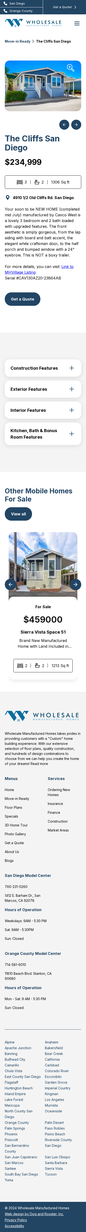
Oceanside (53, 1111)
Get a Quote (22, 299)
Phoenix (11, 1134)
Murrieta (51, 1105)
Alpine (10, 1042)
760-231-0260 (16, 887)
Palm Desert (54, 1123)
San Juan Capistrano (21, 1157)
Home (9, 790)
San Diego (53, 1145)
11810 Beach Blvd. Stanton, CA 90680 (28, 976)
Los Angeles (54, 1100)
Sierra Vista (54, 1168)
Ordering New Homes (59, 792)
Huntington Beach (19, 1088)
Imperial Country (57, 1088)
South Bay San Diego (21, 1174)
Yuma (9, 1180)
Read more (39, 764)
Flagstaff (11, 1082)
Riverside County (58, 1140)
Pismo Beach (55, 1134)
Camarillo (12, 1065)
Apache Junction (18, 1048)
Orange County (17, 1123)
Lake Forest (14, 1100)
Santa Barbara (56, 1163)
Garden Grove (56, 1082)
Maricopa (12, 1105)
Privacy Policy (16, 1220)
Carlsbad (52, 1065)
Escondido (53, 1077)
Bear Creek (54, 1054)
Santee (10, 1168)
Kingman (51, 1094)
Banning (11, 1054)
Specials (11, 816)
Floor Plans (13, 807)
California (52, 1059)
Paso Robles (55, 1128)
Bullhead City (15, 1059)
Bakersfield (54, 1048)
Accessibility (14, 1226)
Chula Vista (13, 1071)
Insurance (55, 804)
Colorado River (57, 1071)
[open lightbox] (43, 86)
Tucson (51, 1174)
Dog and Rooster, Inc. (47, 1214)
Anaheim (51, 1042)
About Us (12, 852)
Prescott (11, 1140)
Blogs (9, 860)
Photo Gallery (15, 834)
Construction (58, 821)
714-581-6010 (15, 965)
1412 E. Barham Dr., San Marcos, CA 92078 (22, 898)
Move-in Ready (17, 41)
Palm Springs (15, 1128)
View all (18, 514)
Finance (54, 812)
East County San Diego (23, 1077)
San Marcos (14, 1163)
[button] (77, 23)
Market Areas (58, 830)
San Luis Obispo (57, 1157)
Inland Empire (15, 1094)
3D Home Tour (16, 825)
